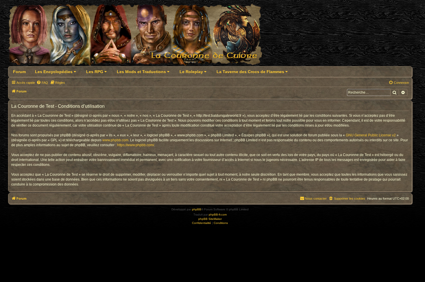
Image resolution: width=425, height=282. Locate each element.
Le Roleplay (192, 71)
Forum (19, 71)
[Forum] (139, 37)
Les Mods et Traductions (142, 71)
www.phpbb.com (115, 140)
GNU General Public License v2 (371, 135)
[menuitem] (42, 82)
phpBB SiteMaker (210, 218)
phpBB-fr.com (218, 214)
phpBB (196, 209)
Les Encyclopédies (54, 71)
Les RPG (95, 71)
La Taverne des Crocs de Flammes (251, 71)
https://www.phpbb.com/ (135, 145)
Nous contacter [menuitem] (316, 198)
